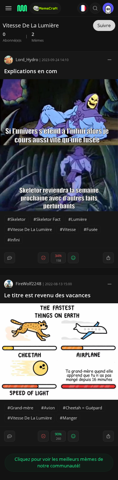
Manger (70, 418)
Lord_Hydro (27, 59)
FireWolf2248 (28, 283)
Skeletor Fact (48, 219)
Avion (49, 407)
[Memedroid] (21, 8)
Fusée (91, 229)
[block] (109, 59)
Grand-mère (21, 407)
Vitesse (69, 229)
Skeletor (18, 219)
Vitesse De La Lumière (31, 229)
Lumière (79, 219)
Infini (15, 239)
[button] (95, 8)
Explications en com (30, 71)
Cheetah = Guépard (84, 407)
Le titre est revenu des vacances (47, 295)
